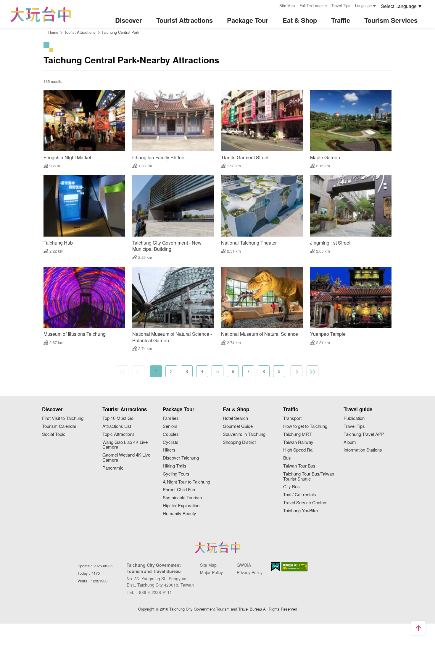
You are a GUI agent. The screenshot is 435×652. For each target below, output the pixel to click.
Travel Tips (340, 5)
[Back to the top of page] (418, 628)
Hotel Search (235, 418)
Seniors (170, 426)
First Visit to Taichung (62, 418)
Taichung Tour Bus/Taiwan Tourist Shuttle (308, 476)
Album (350, 442)
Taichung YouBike (300, 510)
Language (363, 5)
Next (296, 371)
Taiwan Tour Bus (299, 465)
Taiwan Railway (298, 442)
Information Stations (363, 449)
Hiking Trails (174, 465)
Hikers (169, 449)
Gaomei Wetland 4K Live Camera (126, 457)
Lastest (312, 371)
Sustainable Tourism (182, 497)
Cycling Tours (176, 473)
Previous (138, 371)
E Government (275, 566)
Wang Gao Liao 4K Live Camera (125, 445)
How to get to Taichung (305, 426)
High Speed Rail (298, 449)
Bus (287, 457)
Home (53, 32)
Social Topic (53, 434)
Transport (292, 418)
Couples (171, 434)
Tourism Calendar (59, 426)
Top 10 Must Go (117, 418)
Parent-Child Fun (179, 489)
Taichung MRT (297, 434)
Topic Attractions (118, 434)
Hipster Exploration (181, 505)
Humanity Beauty (179, 513)
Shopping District (239, 442)
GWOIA (244, 565)
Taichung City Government (217, 547)
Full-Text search (313, 5)
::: (273, 5)
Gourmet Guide (238, 426)
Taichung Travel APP (364, 434)
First (122, 371)
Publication (354, 418)
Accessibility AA (294, 566)
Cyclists (170, 442)
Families (171, 418)
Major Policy (211, 572)
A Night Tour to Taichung (186, 481)
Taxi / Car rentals (299, 494)
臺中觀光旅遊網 (40, 14)
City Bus (291, 486)
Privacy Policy (249, 572)
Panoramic (112, 467)
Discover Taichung (181, 457)
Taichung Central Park (120, 32)
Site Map (287, 5)
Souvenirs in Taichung (244, 434)
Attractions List (116, 426)
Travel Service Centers (305, 502)
